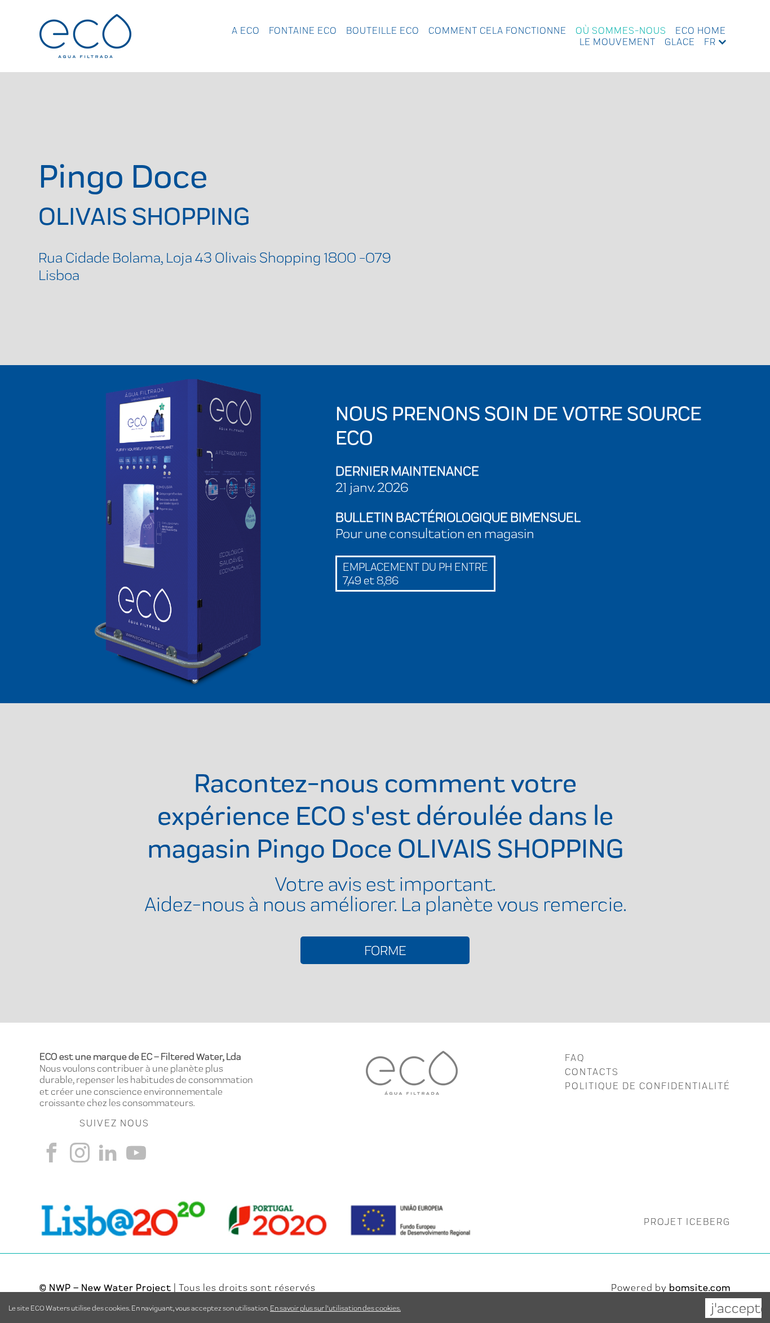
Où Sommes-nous (621, 30)
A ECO (246, 30)
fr (710, 41)
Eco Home (700, 30)
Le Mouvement (617, 41)
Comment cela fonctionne (497, 30)
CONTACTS (592, 1071)
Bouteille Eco (382, 30)
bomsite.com (700, 1287)
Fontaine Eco (303, 30)
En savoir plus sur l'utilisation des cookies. (335, 1308)
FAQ (575, 1057)
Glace (680, 41)
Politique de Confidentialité (648, 1085)
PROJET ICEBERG (687, 1221)
